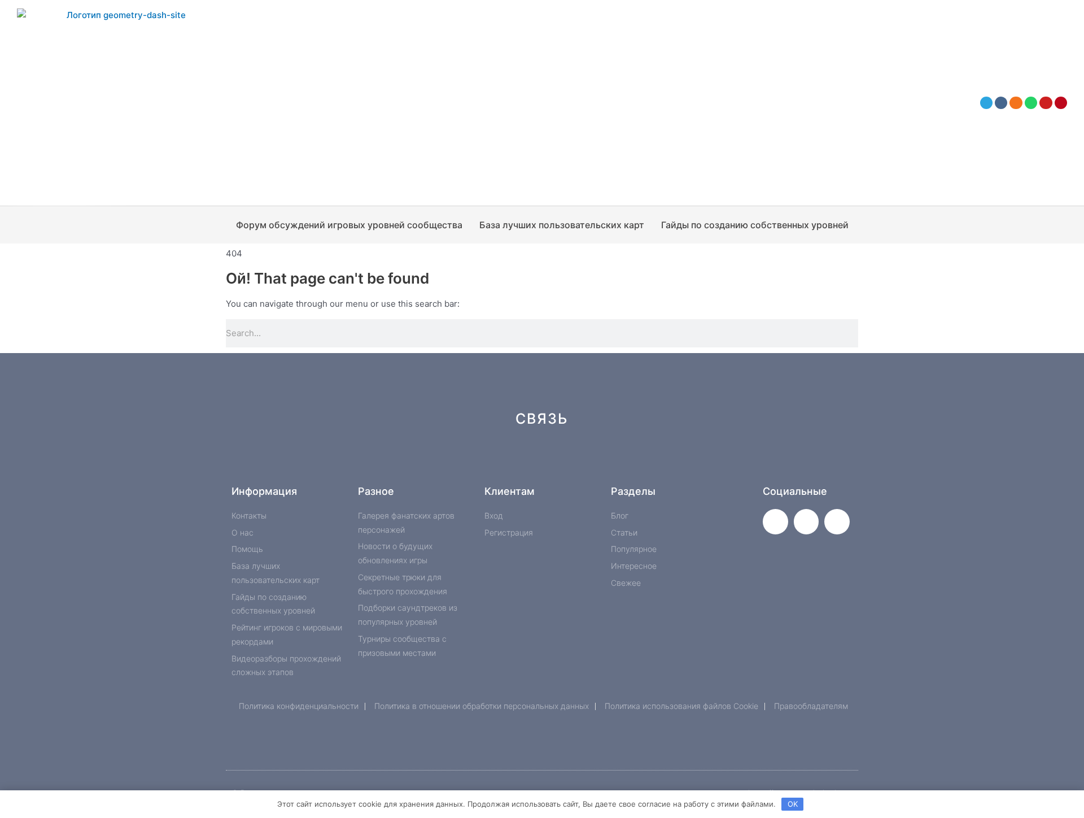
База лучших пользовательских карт (561, 224)
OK (793, 803)
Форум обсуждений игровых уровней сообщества (349, 224)
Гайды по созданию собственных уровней (755, 224)
